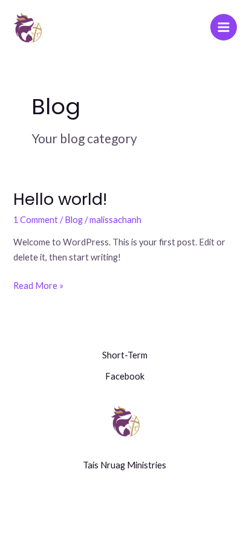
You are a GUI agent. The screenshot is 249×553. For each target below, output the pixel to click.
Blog (74, 220)
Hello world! (60, 199)
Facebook (124, 376)
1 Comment (35, 220)
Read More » (38, 285)
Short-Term (124, 355)
